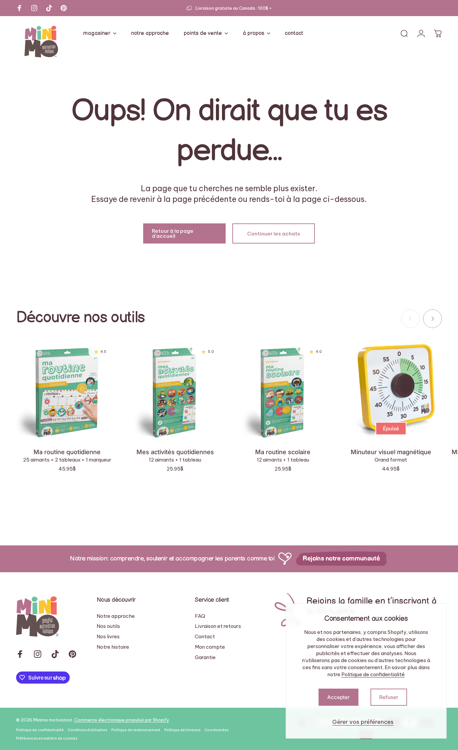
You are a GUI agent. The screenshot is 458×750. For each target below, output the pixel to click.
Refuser (388, 697)
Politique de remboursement (135, 730)
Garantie (205, 657)
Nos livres (108, 637)
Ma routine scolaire (282, 452)
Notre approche (116, 616)
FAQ (200, 616)
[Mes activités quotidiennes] (175, 390)
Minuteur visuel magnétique (391, 452)
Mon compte (210, 647)
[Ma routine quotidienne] (67, 390)
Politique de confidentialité (373, 674)
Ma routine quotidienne (67, 452)
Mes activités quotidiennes (175, 452)
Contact (205, 637)
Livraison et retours (218, 626)
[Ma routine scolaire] (283, 390)
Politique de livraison (182, 730)
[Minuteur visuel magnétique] (391, 390)
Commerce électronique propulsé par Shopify (121, 719)
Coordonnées (216, 730)
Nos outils (108, 626)
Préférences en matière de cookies (46, 738)
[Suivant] (432, 318)
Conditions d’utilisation (87, 730)
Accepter (338, 697)
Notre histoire (113, 647)
